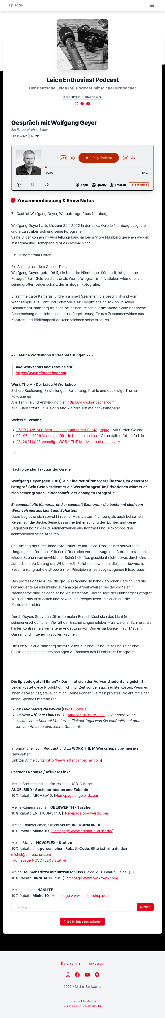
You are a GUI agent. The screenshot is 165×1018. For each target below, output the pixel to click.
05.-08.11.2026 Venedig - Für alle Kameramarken (56, 436)
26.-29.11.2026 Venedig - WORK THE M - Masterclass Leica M (68, 442)
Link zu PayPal (75, 709)
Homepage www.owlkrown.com (90, 878)
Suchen (145, 907)
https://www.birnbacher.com (90, 402)
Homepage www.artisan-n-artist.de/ (82, 831)
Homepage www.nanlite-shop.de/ (79, 895)
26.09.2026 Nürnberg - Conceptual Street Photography (62, 430)
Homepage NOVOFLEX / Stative (39, 860)
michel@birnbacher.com (31, 854)
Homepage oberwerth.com (85, 813)
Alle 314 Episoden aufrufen (82, 921)
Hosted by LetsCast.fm (82, 1001)
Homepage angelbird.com (76, 795)
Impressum (96, 963)
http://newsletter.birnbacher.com (74, 760)
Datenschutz (70, 963)
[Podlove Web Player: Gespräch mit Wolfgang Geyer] (82, 167)
